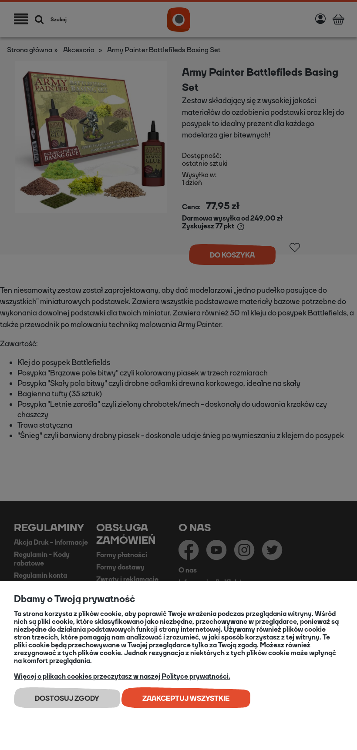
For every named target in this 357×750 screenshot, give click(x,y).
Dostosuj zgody (67, 698)
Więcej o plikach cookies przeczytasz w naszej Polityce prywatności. (122, 676)
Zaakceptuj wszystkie (185, 698)
